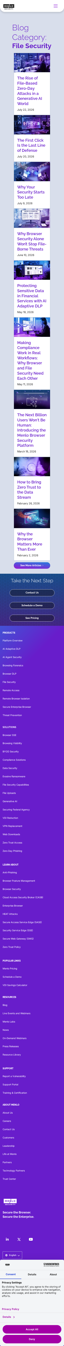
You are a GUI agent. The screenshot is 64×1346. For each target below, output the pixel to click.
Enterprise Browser (13, 905)
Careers (7, 1121)
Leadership (9, 1145)
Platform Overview (12, 640)
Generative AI (10, 801)
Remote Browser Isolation (16, 698)
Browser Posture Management (19, 880)
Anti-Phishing (10, 872)
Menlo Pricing (10, 968)
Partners (7, 1162)
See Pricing (32, 618)
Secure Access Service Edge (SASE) (22, 922)
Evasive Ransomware (14, 776)
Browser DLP (9, 673)
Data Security (10, 768)
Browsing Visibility (12, 743)
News (6, 1029)
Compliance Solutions (14, 759)
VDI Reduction (10, 817)
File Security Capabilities (16, 784)
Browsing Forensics (13, 665)
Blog (5, 1005)
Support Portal (10, 1084)
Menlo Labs (9, 1021)
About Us (8, 1112)
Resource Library (12, 1054)
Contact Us (32, 592)
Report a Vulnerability (14, 1076)
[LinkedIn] (7, 1239)
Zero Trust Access (12, 842)
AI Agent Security (12, 657)
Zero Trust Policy (12, 947)
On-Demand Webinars (14, 1038)
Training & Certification (15, 1092)
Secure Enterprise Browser (17, 706)
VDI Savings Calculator (15, 985)
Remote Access (11, 690)
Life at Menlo (10, 1154)
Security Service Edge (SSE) (18, 930)
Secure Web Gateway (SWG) (18, 938)
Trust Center (9, 1178)
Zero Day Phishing (12, 850)
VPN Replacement (12, 826)
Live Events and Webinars (16, 1013)
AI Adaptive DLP (12, 648)
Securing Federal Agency (16, 809)
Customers (8, 1137)
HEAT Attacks (10, 913)
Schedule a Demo (32, 605)
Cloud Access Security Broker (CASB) (23, 897)
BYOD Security (11, 751)
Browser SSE (9, 735)
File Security (9, 682)
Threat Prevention (12, 715)
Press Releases (11, 1046)
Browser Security (12, 889)
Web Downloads (11, 834)
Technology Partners (14, 1170)
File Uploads (9, 793)
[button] (56, 6)
